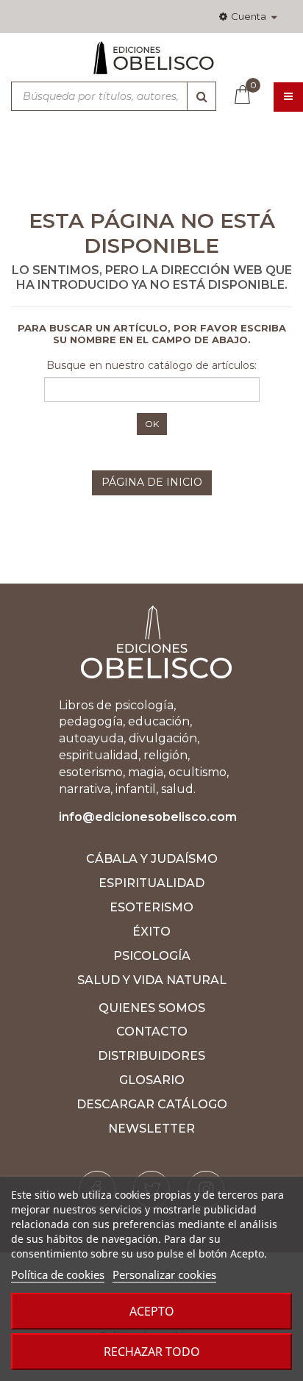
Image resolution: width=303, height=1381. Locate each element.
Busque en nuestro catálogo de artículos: (151, 365)
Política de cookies (57, 1274)
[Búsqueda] (201, 96)
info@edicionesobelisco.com (148, 817)
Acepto (151, 1311)
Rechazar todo (152, 1352)
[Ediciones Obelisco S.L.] (151, 64)
